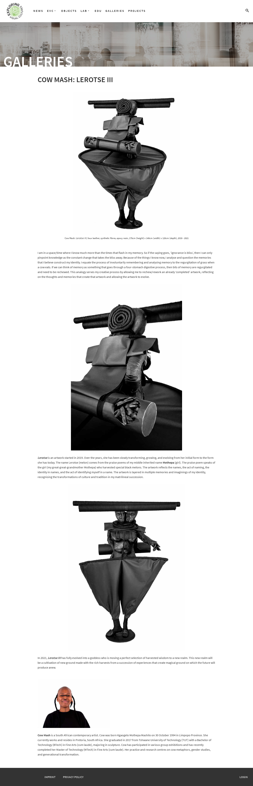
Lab (84, 11)
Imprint (50, 777)
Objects (69, 11)
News (38, 11)
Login (243, 777)
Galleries (114, 11)
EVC (50, 11)
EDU (98, 11)
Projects (137, 11)
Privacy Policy (73, 777)
